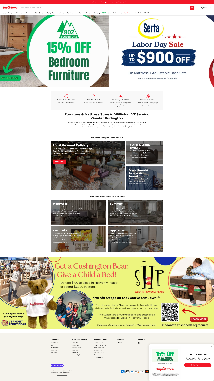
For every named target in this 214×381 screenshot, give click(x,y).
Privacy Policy (59, 371)
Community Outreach (78, 355)
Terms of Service (68, 371)
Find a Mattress (98, 357)
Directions (75, 350)
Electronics (61, 13)
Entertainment (55, 347)
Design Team (51, 13)
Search (52, 371)
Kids (52, 345)
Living (10, 13)
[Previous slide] (4, 51)
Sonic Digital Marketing (62, 375)
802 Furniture (106, 13)
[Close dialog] (212, 346)
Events (88, 13)
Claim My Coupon (198, 365)
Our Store (80, 13)
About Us (75, 343)
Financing (97, 13)
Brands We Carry (99, 343)
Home (4, 13)
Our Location (119, 343)
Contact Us (75, 345)
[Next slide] (209, 51)
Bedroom (29, 13)
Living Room (54, 343)
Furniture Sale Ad (99, 355)
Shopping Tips (98, 350)
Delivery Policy (76, 347)
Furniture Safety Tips (100, 345)
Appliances (70, 13)
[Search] (192, 8)
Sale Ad (146, 13)
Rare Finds (138, 13)
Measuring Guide (99, 347)
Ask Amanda (128, 13)
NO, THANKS (198, 370)
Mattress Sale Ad (99, 352)
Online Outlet (117, 13)
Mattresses (19, 13)
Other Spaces (39, 13)
